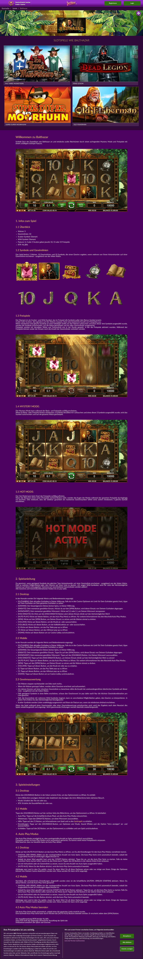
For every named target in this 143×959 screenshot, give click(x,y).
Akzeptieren (127, 936)
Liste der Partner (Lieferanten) (75, 941)
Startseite (5, 8)
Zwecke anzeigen (127, 949)
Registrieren (113, 3)
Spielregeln (78, 821)
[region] (71, 942)
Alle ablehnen (127, 942)
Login (132, 3)
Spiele (15, 8)
